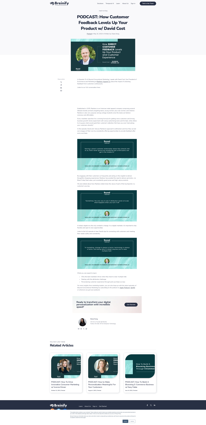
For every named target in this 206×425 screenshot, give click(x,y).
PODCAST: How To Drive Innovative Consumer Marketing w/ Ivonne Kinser (65, 384)
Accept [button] (125, 421)
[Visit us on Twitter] (151, 405)
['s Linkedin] (81, 329)
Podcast (89, 34)
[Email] (78, 329)
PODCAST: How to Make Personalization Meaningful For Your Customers (102, 384)
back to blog (103, 11)
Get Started (131, 305)
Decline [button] (132, 421)
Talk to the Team (148, 3)
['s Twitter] (83, 329)
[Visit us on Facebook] (147, 405)
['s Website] (86, 329)
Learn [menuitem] (81, 406)
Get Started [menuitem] (103, 406)
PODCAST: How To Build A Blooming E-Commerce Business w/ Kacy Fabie (139, 384)
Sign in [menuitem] (95, 406)
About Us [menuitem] (87, 406)
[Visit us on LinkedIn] (154, 405)
